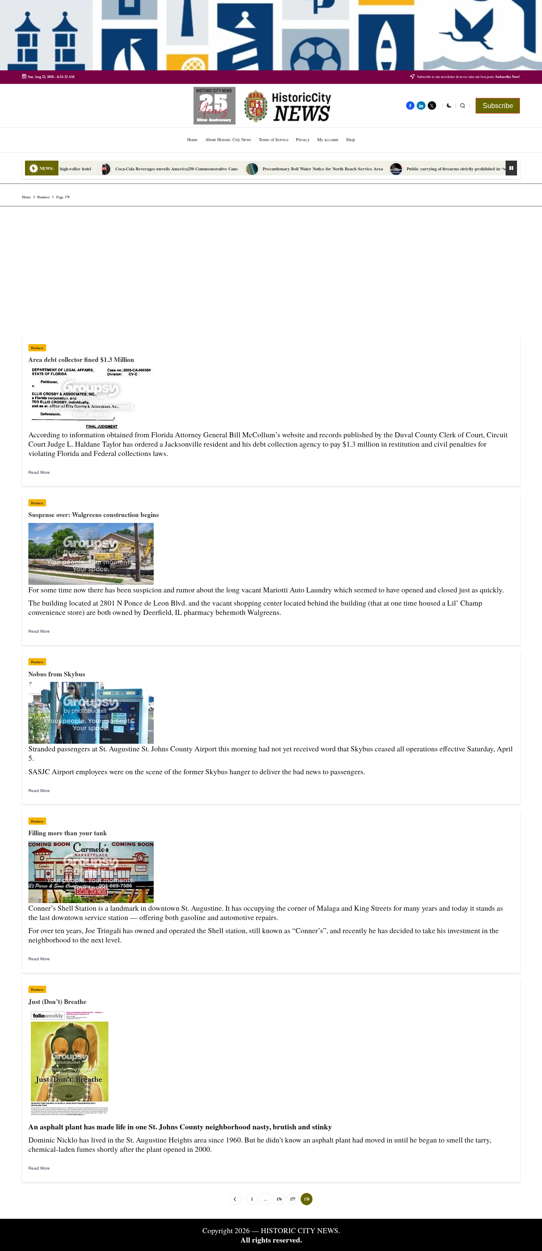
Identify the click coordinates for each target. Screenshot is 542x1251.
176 (279, 1199)
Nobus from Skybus (56, 673)
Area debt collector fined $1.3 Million (81, 359)
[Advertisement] (271, 270)
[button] (498, 106)
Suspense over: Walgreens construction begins (93, 514)
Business (37, 347)
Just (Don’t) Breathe (57, 1001)
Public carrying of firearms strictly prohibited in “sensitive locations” (441, 169)
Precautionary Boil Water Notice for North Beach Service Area (291, 169)
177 (292, 1199)
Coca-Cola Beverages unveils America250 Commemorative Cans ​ (145, 169)
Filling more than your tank (67, 832)
